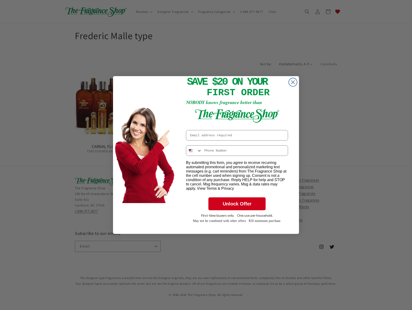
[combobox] (194, 151)
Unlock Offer (237, 203)
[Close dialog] (293, 82)
